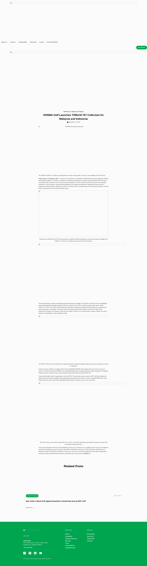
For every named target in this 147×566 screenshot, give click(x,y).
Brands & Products (78, 111)
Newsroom (66, 111)
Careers (67, 543)
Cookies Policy (91, 538)
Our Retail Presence (70, 547)
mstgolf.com (86, 453)
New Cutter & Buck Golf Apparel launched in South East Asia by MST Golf (56, 501)
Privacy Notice (91, 534)
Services (67, 534)
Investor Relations (70, 545)
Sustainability (68, 536)
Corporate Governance (71, 538)
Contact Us (90, 541)
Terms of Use (90, 536)
